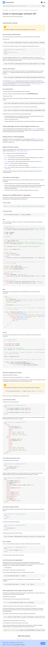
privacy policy (9, 644)
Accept (42, 643)
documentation (10, 2)
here (41, 161)
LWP (17, 221)
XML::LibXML (5, 223)
